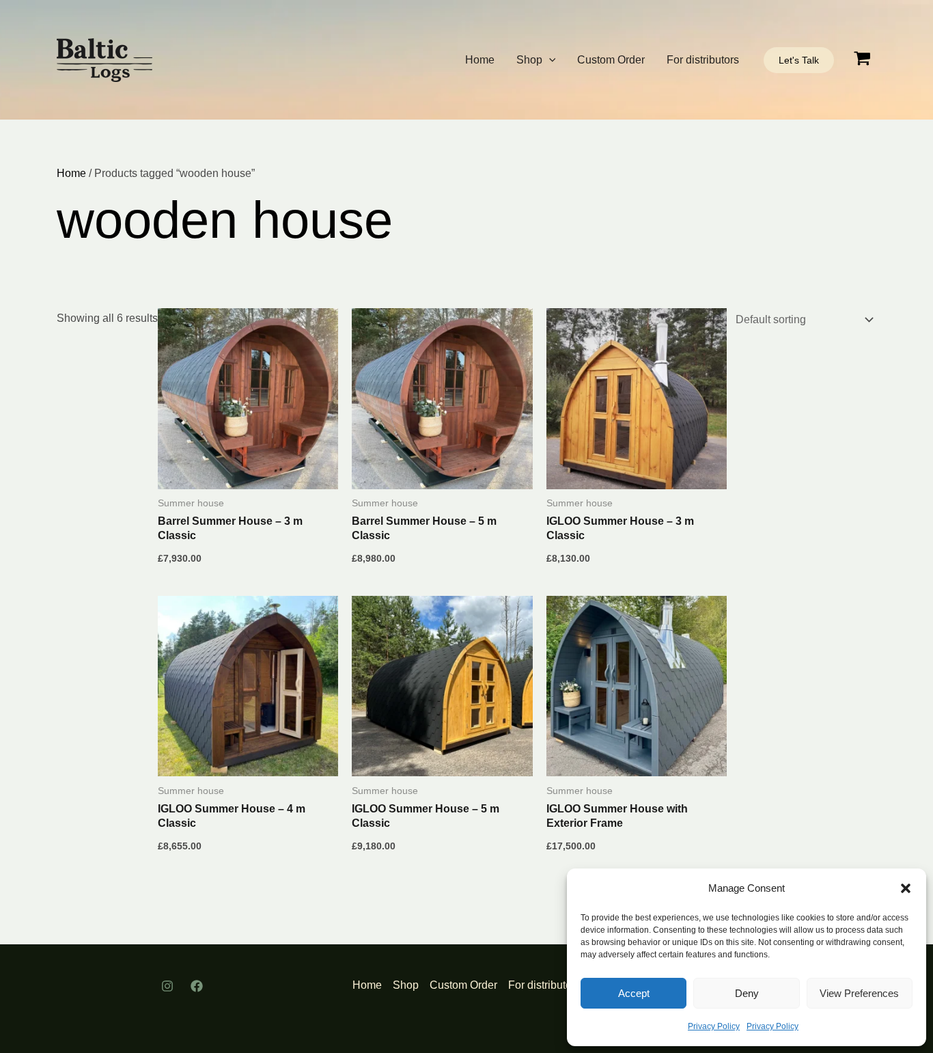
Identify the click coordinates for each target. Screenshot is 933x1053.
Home (480, 60)
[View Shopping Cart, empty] (862, 60)
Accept (634, 993)
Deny (747, 993)
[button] (906, 888)
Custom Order (611, 60)
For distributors (703, 60)
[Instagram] (167, 986)
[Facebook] (197, 986)
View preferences (859, 993)
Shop (529, 60)
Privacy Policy (714, 1026)
